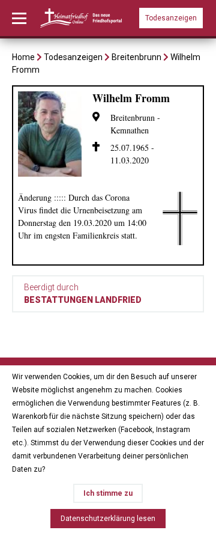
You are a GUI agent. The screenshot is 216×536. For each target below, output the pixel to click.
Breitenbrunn (136, 57)
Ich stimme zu (108, 493)
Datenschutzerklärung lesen (108, 518)
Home (23, 57)
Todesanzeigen (171, 18)
